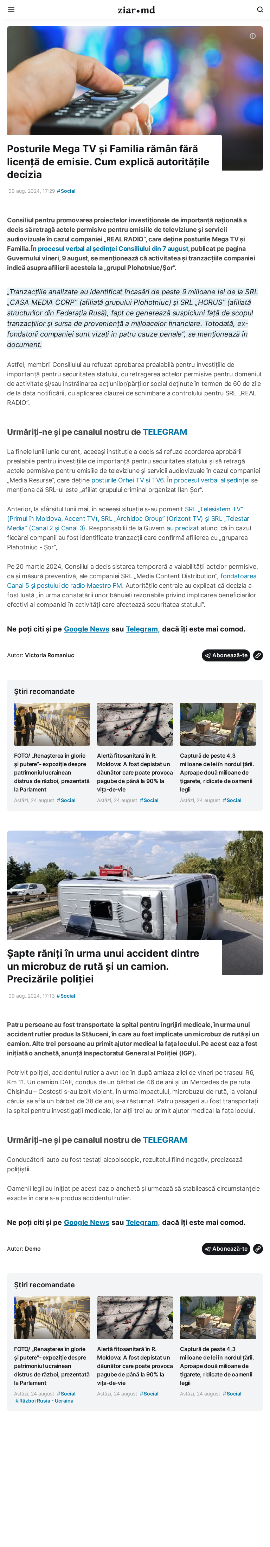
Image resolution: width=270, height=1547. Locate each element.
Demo (33, 1248)
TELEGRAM (164, 432)
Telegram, (143, 629)
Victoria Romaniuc (49, 655)
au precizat (183, 528)
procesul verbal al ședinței (211, 480)
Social (66, 190)
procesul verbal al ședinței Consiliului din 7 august (113, 248)
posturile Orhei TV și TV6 (127, 480)
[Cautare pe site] (260, 9)
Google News (86, 629)
